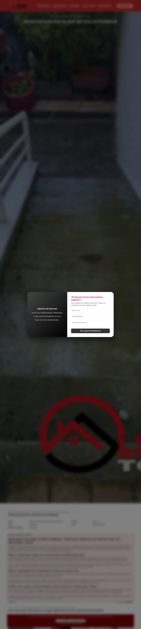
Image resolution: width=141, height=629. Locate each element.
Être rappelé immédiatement (90, 331)
